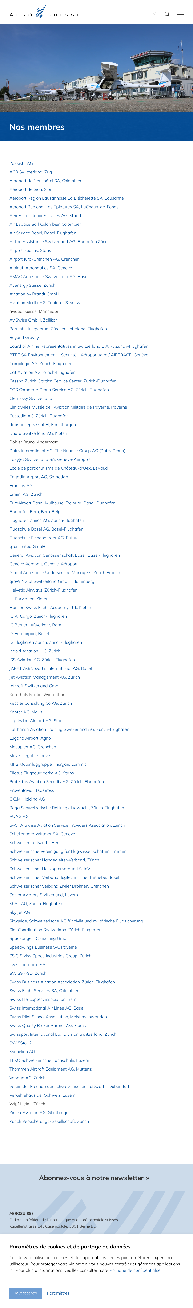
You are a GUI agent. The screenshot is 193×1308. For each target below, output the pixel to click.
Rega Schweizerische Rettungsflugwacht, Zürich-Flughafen (66, 807)
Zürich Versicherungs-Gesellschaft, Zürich (49, 1121)
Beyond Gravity (24, 337)
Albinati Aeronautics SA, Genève (40, 267)
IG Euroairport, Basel (29, 633)
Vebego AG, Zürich (27, 1077)
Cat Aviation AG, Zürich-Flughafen (42, 372)
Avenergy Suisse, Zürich (32, 285)
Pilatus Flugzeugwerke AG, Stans (41, 773)
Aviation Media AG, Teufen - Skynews (46, 302)
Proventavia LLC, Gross (31, 790)
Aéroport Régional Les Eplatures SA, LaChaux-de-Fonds (64, 206)
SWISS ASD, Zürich (27, 973)
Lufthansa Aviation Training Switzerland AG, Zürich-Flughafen (69, 729)
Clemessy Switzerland (30, 398)
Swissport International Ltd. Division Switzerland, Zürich (63, 1034)
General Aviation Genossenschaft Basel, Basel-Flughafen (64, 555)
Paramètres (58, 1293)
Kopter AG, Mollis (25, 712)
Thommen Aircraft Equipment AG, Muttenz (50, 1069)
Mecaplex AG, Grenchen (32, 746)
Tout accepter (25, 1293)
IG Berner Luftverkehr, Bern (35, 625)
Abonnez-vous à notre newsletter (91, 1178)
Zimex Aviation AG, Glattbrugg (39, 1112)
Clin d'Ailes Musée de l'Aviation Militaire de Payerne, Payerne (68, 407)
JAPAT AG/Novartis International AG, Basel (50, 668)
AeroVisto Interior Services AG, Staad (45, 215)
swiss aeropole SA (27, 964)
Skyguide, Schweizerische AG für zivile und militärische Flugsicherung (76, 921)
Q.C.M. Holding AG (27, 799)
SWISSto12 (20, 1043)
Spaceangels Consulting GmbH (39, 938)
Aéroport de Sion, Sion (30, 189)
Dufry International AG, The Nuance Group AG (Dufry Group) (67, 450)
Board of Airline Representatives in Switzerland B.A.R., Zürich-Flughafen (78, 346)
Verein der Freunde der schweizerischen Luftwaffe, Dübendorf (69, 1086)
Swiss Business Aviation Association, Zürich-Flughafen (62, 982)
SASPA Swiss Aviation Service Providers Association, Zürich (67, 825)
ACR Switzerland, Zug (30, 172)
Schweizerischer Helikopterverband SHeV (49, 868)
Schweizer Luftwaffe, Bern (35, 842)
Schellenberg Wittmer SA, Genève (42, 834)
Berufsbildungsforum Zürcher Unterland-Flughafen (58, 328)
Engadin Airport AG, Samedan (38, 476)
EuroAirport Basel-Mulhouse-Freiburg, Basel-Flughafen (62, 503)
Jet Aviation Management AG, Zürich (44, 677)
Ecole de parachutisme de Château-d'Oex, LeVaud (58, 468)
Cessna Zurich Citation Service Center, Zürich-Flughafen (63, 381)
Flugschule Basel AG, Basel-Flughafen (46, 529)
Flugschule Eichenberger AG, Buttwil (44, 537)
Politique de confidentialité (135, 1270)
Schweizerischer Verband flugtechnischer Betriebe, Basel (64, 877)
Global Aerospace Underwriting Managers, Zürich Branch (64, 572)
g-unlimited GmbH (27, 546)
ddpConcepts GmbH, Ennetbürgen (42, 424)
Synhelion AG (22, 1051)
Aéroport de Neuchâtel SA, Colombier (45, 180)
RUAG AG (19, 816)
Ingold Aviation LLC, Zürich (34, 651)
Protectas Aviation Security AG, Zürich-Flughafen (56, 781)
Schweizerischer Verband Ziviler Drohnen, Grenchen (59, 886)
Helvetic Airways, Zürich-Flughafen (43, 590)
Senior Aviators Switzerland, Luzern (43, 894)
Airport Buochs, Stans (30, 250)
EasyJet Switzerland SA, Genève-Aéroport (50, 459)
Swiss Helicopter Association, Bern (42, 999)
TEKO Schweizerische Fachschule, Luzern (49, 1060)
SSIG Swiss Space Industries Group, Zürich (50, 955)
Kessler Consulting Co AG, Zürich (40, 703)
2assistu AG (21, 163)
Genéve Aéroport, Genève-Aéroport (43, 564)
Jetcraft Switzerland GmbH (35, 685)
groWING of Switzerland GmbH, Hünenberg (51, 581)
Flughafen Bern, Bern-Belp (34, 511)
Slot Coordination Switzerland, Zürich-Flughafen (55, 929)
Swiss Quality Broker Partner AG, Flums (47, 1025)
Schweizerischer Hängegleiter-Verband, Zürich (54, 860)
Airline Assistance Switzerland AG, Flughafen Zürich (59, 241)
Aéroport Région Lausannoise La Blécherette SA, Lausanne (66, 198)
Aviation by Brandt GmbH (34, 294)
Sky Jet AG (19, 912)
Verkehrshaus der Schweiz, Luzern (42, 1095)
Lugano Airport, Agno (30, 738)
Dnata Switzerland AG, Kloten (38, 433)
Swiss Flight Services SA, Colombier (43, 990)
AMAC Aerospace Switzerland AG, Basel (48, 276)
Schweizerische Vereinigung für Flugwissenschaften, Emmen (67, 851)
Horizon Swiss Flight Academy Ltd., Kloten (50, 607)
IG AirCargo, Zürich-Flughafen (38, 616)
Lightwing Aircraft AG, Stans (37, 720)
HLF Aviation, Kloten (28, 598)
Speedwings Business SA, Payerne (43, 947)
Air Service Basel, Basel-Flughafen (42, 233)
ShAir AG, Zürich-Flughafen (35, 903)
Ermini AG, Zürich (26, 494)
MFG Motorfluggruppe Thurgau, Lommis (48, 764)
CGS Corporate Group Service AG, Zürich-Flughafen (59, 389)
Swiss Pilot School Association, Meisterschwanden (58, 1016)
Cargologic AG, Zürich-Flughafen (40, 363)
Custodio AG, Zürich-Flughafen (39, 416)
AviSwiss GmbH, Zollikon (33, 320)
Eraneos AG (20, 485)
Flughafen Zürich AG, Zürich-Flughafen (46, 520)
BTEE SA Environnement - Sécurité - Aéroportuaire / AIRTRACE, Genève (78, 355)
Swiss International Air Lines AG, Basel (46, 1008)
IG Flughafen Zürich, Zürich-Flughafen (45, 642)
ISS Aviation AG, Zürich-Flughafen (42, 659)
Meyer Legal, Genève (29, 755)
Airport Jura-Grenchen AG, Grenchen (44, 259)
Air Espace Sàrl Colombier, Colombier (45, 224)
